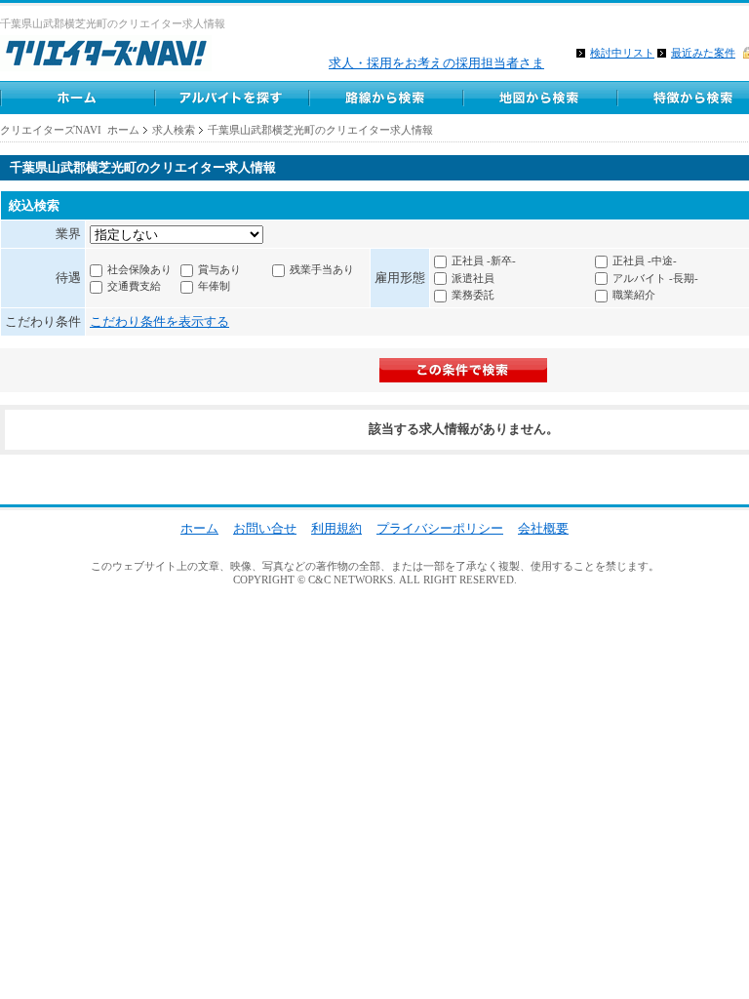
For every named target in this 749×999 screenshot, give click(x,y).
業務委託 (473, 294)
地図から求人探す (539, 97)
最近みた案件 (703, 53)
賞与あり (219, 269)
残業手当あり (322, 269)
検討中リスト (622, 53)
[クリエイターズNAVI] (106, 56)
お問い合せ (264, 528)
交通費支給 (134, 286)
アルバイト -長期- (655, 278)
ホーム (77, 97)
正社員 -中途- (644, 260)
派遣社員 (473, 278)
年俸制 (214, 286)
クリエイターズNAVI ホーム (69, 130)
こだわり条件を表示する (159, 321)
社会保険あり (139, 269)
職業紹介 (633, 294)
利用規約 (336, 528)
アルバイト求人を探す (231, 97)
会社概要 (543, 528)
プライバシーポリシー (439, 528)
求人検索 (173, 130)
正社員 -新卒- (484, 260)
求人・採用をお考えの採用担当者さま (436, 63)
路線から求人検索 (385, 97)
